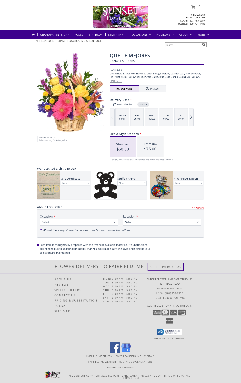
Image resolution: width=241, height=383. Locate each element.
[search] (203, 44)
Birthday (96, 34)
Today (143, 104)
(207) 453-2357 (197, 20)
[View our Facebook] (115, 352)
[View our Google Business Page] (126, 352)
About (184, 34)
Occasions (140, 34)
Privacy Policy (151, 375)
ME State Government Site (136, 361)
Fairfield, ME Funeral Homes (104, 356)
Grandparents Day (54, 34)
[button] (196, 7)
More (202, 34)
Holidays (163, 34)
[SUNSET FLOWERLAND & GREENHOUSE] (120, 16)
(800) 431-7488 (197, 23)
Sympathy (115, 34)
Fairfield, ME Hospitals (140, 356)
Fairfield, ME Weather (102, 361)
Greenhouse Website (120, 367)
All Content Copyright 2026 (88, 375)
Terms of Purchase (177, 375)
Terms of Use (131, 377)
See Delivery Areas (165, 267)
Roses (78, 34)
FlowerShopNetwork (123, 375)
